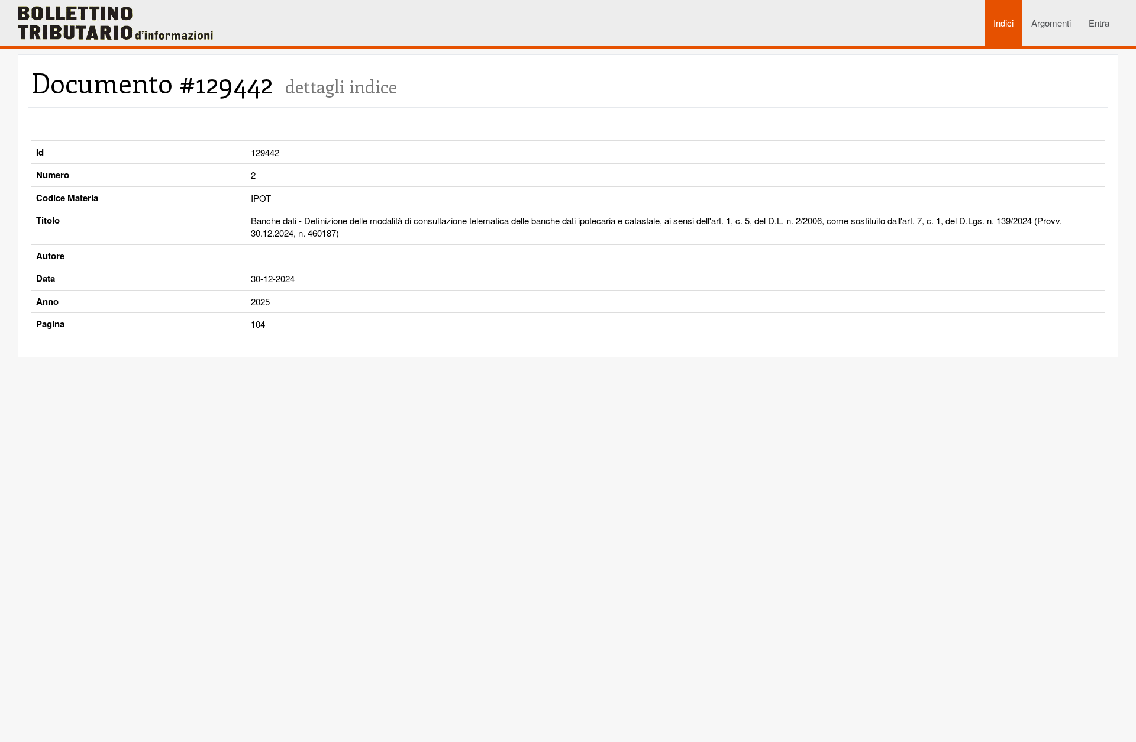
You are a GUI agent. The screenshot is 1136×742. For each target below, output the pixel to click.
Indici (1003, 23)
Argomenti (1051, 23)
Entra (1099, 23)
